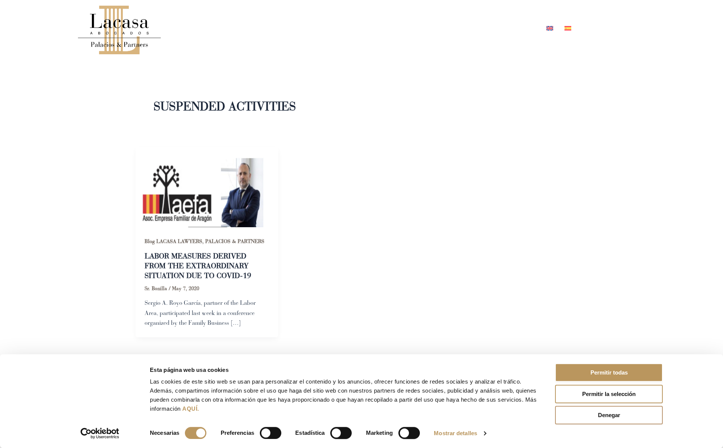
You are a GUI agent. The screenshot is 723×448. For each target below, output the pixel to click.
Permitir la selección (609, 394)
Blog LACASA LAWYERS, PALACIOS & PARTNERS (204, 241)
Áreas (444, 28)
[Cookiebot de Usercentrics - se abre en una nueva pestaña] (100, 433)
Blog (484, 28)
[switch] (270, 433)
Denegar (609, 415)
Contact (520, 28)
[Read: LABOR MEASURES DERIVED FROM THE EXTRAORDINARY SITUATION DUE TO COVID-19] (207, 186)
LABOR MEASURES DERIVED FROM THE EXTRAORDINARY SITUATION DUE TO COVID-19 (198, 265)
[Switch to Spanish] (565, 28)
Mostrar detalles (455, 433)
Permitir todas (609, 372)
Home (379, 28)
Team (412, 28)
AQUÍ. (190, 408)
